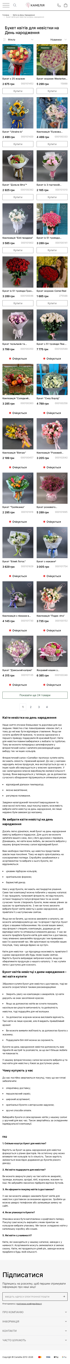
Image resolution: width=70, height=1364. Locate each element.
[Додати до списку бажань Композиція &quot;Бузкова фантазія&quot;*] (64, 101)
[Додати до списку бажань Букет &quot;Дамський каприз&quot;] (29, 640)
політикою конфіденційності (29, 1304)
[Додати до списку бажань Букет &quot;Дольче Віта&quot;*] (29, 154)
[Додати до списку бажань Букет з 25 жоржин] (29, 48)
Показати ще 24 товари (35, 695)
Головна (5, 15)
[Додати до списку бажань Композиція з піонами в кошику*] (29, 585)
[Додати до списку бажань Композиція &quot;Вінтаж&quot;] (29, 422)
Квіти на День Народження (24, 15)
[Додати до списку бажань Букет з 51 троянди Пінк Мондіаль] (64, 313)
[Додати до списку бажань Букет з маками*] (64, 531)
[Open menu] (6, 5)
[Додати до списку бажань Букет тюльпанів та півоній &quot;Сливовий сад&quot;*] (29, 313)
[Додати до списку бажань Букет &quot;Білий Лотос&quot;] (29, 531)
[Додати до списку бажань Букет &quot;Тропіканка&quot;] (29, 476)
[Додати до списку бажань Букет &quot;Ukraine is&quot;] (29, 101)
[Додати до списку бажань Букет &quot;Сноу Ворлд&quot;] (64, 368)
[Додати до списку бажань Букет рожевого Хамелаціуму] (64, 476)
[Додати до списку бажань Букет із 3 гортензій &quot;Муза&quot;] (64, 154)
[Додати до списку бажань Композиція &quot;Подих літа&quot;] (64, 585)
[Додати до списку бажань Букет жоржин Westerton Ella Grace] (64, 48)
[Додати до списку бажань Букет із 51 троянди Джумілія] (64, 207)
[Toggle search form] (15, 5)
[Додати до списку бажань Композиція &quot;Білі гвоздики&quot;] (29, 207)
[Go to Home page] (35, 5)
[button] (35, 1312)
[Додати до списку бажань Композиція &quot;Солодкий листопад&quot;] (29, 368)
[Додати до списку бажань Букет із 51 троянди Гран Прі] (29, 260)
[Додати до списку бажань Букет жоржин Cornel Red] (64, 260)
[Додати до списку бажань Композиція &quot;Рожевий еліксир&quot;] (64, 422)
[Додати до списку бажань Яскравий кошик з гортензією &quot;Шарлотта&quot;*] (64, 640)
